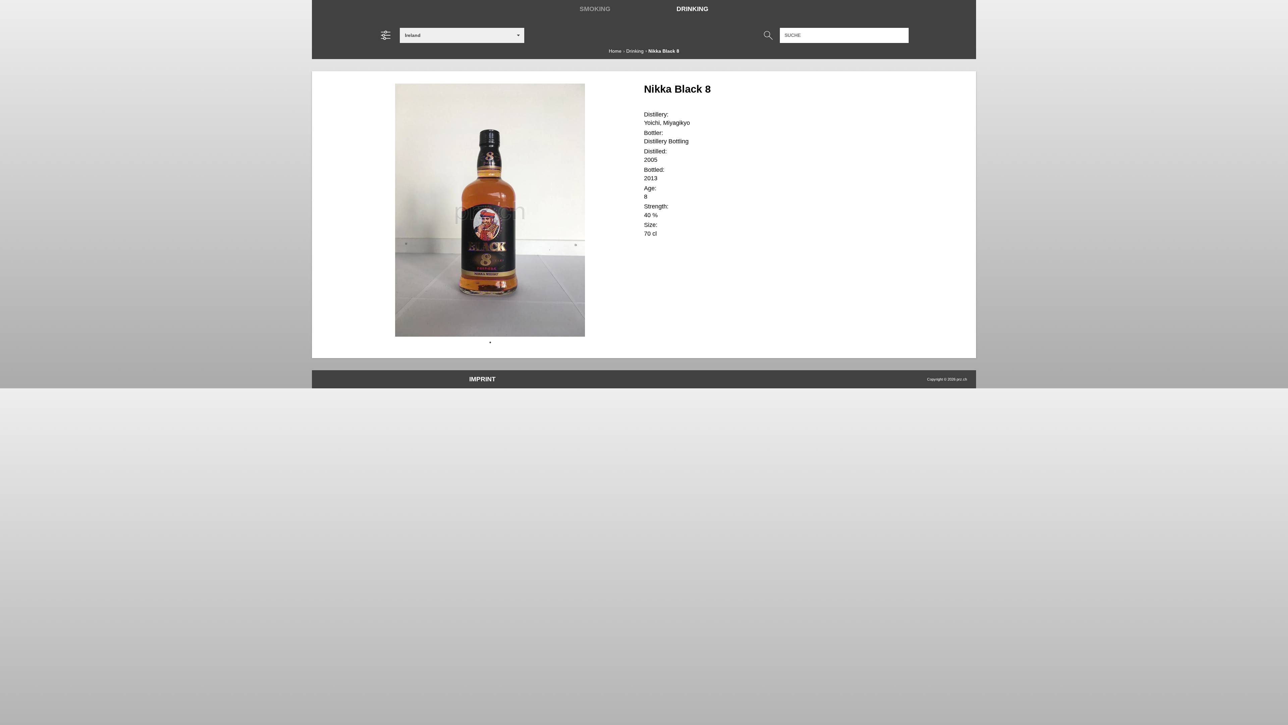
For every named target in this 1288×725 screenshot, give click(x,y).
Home (615, 51)
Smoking (595, 8)
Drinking (692, 8)
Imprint (482, 379)
